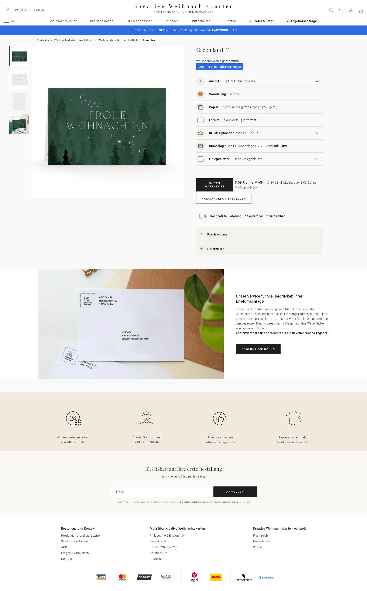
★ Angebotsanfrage (302, 21)
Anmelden (235, 491)
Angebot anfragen (258, 348)
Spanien (258, 547)
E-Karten (229, 21)
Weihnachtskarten (64, 21)
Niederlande (261, 541)
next (34, 124)
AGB (64, 547)
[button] (235, 30)
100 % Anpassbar (139, 21)
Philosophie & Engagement (168, 535)
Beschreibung (217, 234)
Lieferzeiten (215, 249)
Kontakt (66, 558)
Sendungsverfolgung (75, 541)
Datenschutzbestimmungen (194, 502)
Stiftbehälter (200, 21)
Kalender (171, 21)
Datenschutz (158, 553)
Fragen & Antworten (75, 553)
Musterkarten (159, 541)
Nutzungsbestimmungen (225, 502)
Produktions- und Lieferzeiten (81, 535)
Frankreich (260, 535)
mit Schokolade (101, 21)
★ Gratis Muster (261, 21)
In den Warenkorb (215, 185)
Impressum (157, 558)
